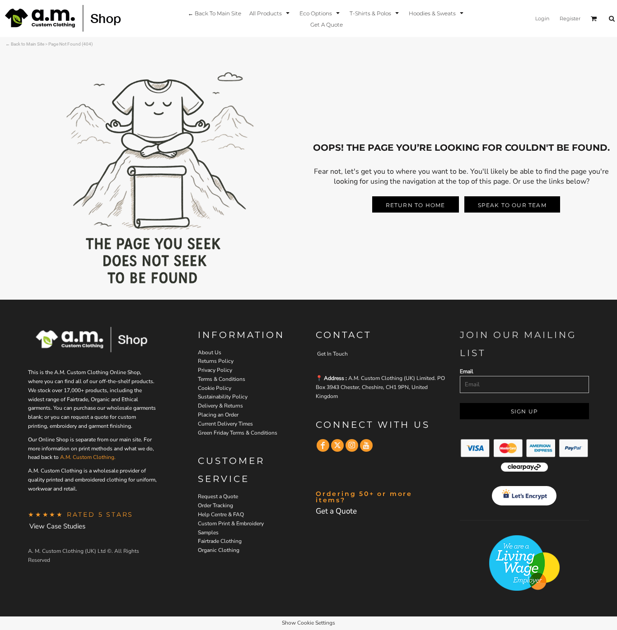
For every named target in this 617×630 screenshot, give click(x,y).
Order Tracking (215, 505)
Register (570, 18)
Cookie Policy (214, 388)
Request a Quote (218, 496)
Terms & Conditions (221, 379)
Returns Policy (216, 361)
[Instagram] (352, 445)
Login (542, 18)
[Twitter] (337, 445)
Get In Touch (332, 353)
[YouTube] (366, 445)
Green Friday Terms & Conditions (237, 432)
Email (466, 371)
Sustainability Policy (223, 396)
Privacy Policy (215, 370)
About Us (209, 352)
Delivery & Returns (220, 405)
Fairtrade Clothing (220, 541)
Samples (208, 532)
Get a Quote (336, 511)
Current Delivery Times (225, 423)
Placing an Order (218, 414)
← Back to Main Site (24, 44)
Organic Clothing (218, 550)
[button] (270, 13)
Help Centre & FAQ (221, 514)
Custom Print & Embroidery (231, 523)
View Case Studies (57, 526)
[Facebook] (323, 445)
